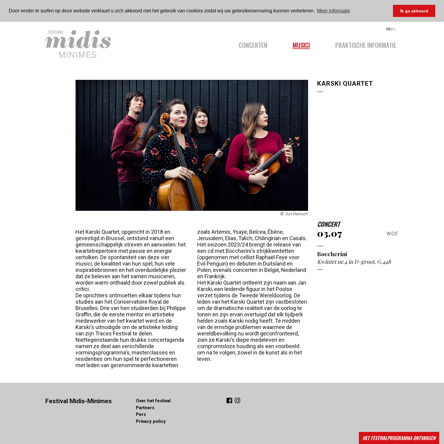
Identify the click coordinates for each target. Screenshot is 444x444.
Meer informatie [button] (333, 10)
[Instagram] (237, 401)
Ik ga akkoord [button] (414, 10)
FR (388, 29)
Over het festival (153, 400)
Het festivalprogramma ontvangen (399, 438)
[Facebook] (230, 401)
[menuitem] (259, 43)
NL (394, 29)
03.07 (329, 233)
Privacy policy (151, 421)
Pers (141, 414)
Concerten (253, 44)
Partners (145, 407)
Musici (301, 44)
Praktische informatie (365, 44)
